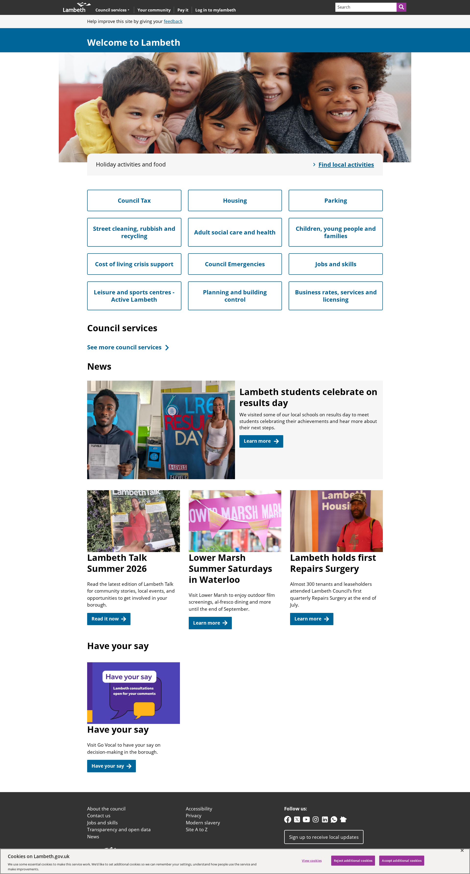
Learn (258, 441)
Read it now (105, 619)
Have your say (108, 766)
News (93, 836)
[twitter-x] (297, 820)
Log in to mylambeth (215, 10)
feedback (173, 21)
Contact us (98, 815)
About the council (106, 809)
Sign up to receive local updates (324, 837)
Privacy (193, 815)
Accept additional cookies (401, 860)
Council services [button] (111, 10)
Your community (154, 10)
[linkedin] (325, 820)
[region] (235, 861)
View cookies (312, 860)
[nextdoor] (343, 820)
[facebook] (287, 820)
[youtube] (306, 820)
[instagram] (315, 820)
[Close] (462, 850)
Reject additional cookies (353, 860)
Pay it (182, 10)
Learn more (206, 623)
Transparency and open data (119, 829)
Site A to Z (197, 829)
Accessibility (199, 809)
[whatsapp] (334, 820)
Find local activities (346, 164)
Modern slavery (203, 822)
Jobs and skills (102, 822)
